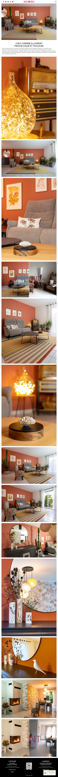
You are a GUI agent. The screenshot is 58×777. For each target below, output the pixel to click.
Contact (12, 771)
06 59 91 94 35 (12, 769)
